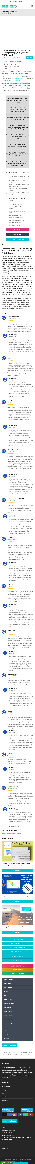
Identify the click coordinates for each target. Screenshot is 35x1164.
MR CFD (3, 13)
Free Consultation (9, 1045)
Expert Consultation (17, 220)
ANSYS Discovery (8, 979)
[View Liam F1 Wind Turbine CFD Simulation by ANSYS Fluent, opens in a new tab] (17, 145)
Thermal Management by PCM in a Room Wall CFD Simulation (25, 1054)
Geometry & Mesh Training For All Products (19, 177)
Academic (8, 13)
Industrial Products (17, 947)
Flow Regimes (7, 1007)
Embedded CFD (5, 1100)
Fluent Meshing (8, 1011)
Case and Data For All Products (18, 189)
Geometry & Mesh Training (17, 207)
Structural (6, 1038)
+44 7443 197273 (16, 80)
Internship (29, 57)
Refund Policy (5, 1148)
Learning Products (6, 1086)
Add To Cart (17, 229)
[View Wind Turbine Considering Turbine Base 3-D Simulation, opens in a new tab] (17, 118)
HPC (3, 1093)
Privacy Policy (5, 1151)
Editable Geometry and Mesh (17, 211)
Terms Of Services (6, 1145)
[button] (32, 6)
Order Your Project (7, 76)
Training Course (17, 960)
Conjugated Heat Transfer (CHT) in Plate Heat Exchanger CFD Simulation (10, 1054)
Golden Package (17, 970)
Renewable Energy (26, 90)
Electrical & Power (11, 90)
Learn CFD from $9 (17, 966)
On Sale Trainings (17, 973)
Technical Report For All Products (19, 193)
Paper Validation (17, 956)
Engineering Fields (9, 1003)
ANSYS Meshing (8, 987)
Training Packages (17, 952)
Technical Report (16, 218)
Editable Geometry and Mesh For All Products (19, 185)
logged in (10, 833)
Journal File (14, 225)
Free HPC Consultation (15, 204)
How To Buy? (17, 234)
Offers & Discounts (17, 239)
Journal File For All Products (17, 181)
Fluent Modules (8, 1015)
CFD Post (6, 991)
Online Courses (8, 1031)
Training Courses (6, 1090)
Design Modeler (8, 999)
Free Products (17, 939)
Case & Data (15, 215)
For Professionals (8, 1019)
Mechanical (19, 90)
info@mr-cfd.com (20, 78)
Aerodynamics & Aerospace (20, 89)
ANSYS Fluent (7, 983)
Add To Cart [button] (17, 870)
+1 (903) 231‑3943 (11, 1130)
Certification (15, 222)
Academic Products (17, 943)
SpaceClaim (7, 1035)
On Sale (6, 1027)
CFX (5, 995)
